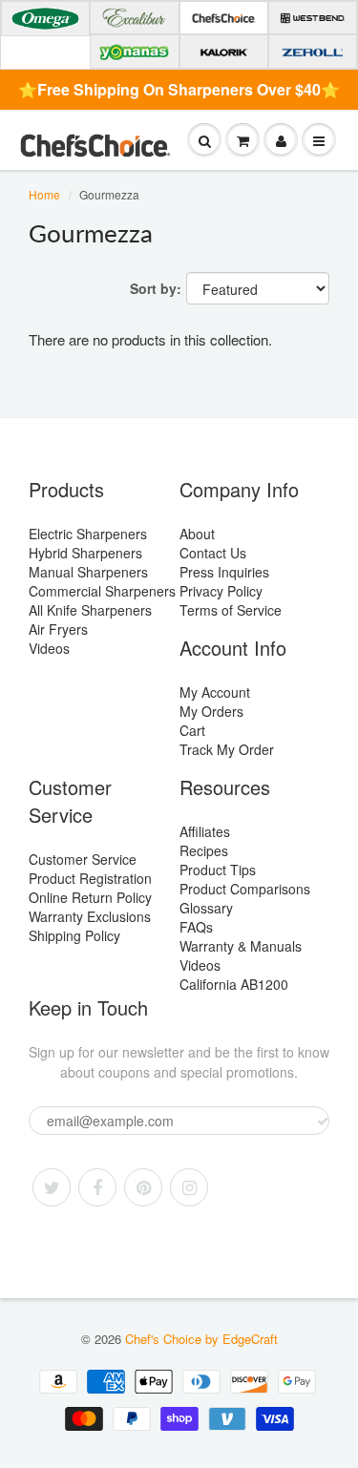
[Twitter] (51, 1187)
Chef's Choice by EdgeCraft (201, 1339)
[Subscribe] (322, 1121)
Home (44, 194)
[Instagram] (189, 1187)
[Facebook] (97, 1187)
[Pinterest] (143, 1187)
